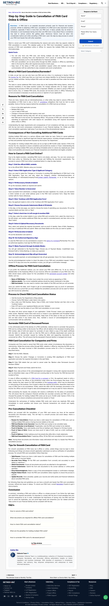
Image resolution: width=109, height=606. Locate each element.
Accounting (72, 588)
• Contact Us (7, 588)
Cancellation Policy (47, 602)
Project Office (51, 593)
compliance (43, 102)
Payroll (71, 590)
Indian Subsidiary (52, 588)
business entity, (52, 382)
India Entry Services (53, 585)
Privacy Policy (35, 602)
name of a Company (53, 241)
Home (10, 12)
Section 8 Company (32, 595)
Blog (91, 585)
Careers (92, 590)
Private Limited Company (30, 586)
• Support (6, 590)
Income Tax (14, 77)
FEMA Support (51, 595)
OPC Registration (31, 592)
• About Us (7, 586)
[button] (102, 3)
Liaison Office (51, 590)
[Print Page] (3, 122)
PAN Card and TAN (16, 12)
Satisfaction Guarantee (84, 602)
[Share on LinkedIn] (3, 113)
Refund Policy (60, 602)
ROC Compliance (74, 593)
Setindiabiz (59, 484)
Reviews (92, 593)
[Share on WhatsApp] (3, 118)
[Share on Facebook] (3, 104)
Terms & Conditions (22, 602)
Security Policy (71, 602)
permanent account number (58, 274)
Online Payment (95, 595)
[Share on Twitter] (3, 109)
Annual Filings (73, 595)
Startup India (30, 597)
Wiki (91, 588)
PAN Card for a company (40, 378)
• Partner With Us (9, 592)
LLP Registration (31, 590)
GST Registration (74, 585)
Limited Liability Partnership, (47, 177)
